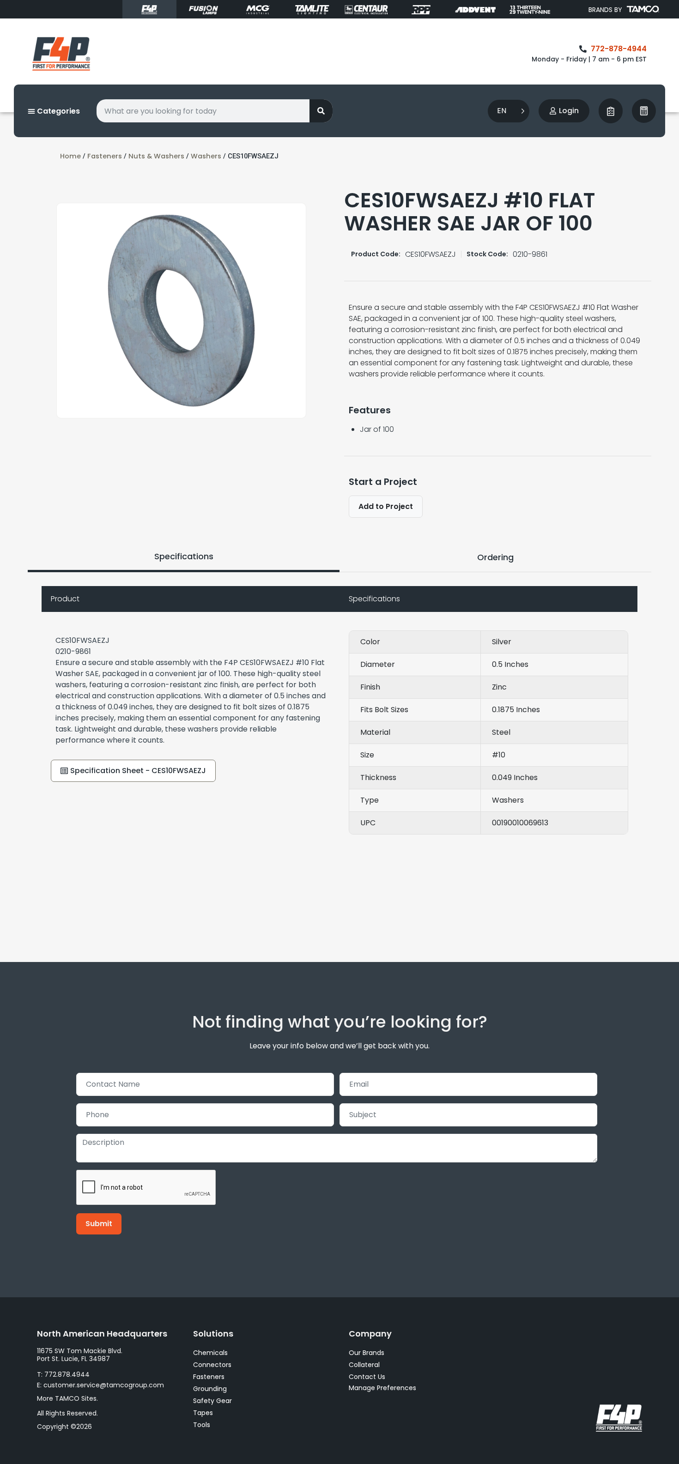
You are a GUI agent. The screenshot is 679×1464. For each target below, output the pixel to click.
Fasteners (104, 156)
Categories (57, 111)
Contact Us (367, 1376)
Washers (206, 156)
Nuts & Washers (156, 156)
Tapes (203, 1412)
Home (70, 156)
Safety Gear (212, 1400)
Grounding (210, 1388)
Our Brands (366, 1352)
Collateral (364, 1364)
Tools (201, 1424)
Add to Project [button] (385, 506)
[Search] (321, 110)
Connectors (212, 1364)
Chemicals (210, 1352)
